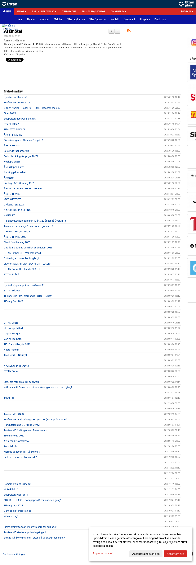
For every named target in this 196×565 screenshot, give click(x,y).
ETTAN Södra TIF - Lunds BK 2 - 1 (22, 269)
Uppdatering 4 (12, 333)
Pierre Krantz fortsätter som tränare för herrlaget (30, 526)
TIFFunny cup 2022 (14, 435)
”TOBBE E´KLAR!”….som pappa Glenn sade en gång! (32, 500)
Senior (20, 11)
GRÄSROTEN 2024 (14, 204)
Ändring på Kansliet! (15, 172)
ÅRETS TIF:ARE (12, 193)
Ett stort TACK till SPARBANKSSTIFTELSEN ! (27, 263)
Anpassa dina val (103, 553)
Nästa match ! (11, 349)
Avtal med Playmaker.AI (16, 441)
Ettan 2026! (10, 113)
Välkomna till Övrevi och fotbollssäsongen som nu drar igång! (38, 387)
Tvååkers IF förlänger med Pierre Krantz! (25, 430)
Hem (8, 11)
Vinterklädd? (11, 489)
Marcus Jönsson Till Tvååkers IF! (22, 451)
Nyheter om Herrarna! (15, 97)
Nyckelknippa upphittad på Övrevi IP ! (24, 285)
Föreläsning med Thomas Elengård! (23, 140)
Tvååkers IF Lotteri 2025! (17, 102)
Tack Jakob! (10, 446)
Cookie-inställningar (14, 554)
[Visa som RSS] (129, 31)
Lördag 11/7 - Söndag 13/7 (19, 183)
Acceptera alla (175, 553)
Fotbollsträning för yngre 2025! (21, 156)
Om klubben (117, 11)
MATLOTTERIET (12, 199)
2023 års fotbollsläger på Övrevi (21, 381)
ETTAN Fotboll (12, 274)
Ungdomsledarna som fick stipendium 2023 (28, 247)
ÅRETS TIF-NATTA (13, 145)
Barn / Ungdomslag (43, 11)
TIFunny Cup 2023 (13, 301)
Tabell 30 (9, 398)
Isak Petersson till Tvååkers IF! (20, 457)
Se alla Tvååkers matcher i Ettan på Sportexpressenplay (34, 537)
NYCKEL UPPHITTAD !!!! (16, 365)
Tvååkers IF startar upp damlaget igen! (25, 532)
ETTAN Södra (11, 322)
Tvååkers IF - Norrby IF (16, 355)
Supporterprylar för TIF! (16, 494)
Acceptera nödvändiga (146, 553)
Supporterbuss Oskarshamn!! (20, 118)
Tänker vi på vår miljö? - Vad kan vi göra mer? (28, 226)
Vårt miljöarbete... (13, 338)
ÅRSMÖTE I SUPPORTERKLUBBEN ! (23, 188)
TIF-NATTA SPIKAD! (14, 129)
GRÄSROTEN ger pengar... (18, 231)
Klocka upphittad (13, 328)
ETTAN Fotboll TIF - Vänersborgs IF (23, 253)
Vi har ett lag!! (11, 516)
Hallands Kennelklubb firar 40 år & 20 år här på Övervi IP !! (35, 220)
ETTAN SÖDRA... (13, 290)
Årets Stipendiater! (14, 167)
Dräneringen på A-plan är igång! (21, 258)
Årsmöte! (9, 177)
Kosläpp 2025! (12, 161)
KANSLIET (9, 215)
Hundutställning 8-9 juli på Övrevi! (22, 424)
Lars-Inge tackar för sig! (17, 150)
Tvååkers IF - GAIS (14, 414)
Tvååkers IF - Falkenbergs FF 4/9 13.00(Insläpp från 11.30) (35, 419)
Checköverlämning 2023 (17, 242)
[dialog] (140, 544)
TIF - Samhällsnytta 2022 (17, 344)
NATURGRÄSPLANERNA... (18, 210)
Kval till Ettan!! (11, 124)
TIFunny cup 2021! (14, 505)
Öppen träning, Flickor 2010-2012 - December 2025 (32, 107)
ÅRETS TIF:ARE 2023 (15, 236)
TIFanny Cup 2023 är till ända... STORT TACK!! (28, 295)
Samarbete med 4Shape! (17, 484)
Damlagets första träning (17, 510)
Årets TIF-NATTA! (13, 134)
